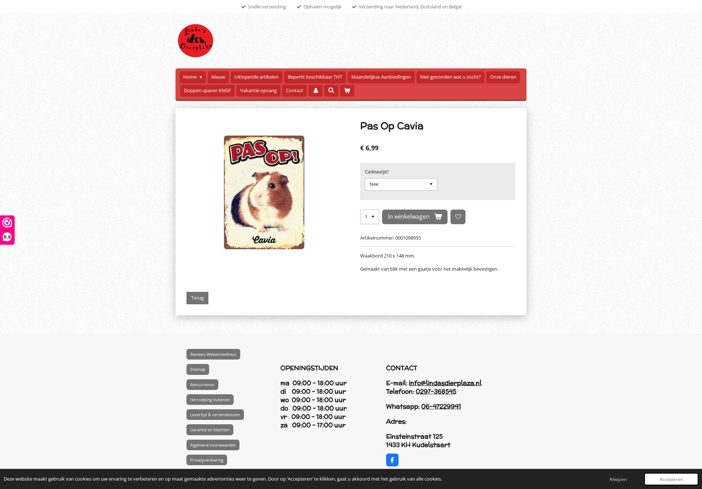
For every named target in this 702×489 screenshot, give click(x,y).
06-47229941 (441, 406)
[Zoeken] (331, 90)
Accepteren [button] (671, 479)
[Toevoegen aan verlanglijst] (457, 217)
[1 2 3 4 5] (369, 217)
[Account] (315, 90)
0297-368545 (436, 391)
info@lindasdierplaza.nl (445, 383)
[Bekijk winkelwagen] (347, 90)
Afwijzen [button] (618, 479)
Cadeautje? (377, 171)
